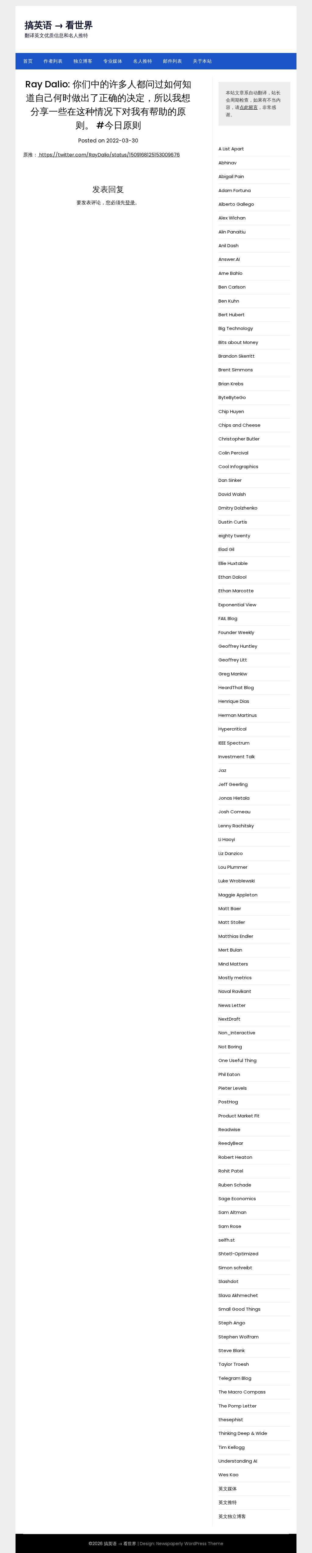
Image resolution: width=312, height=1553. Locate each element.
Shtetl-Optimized (238, 1253)
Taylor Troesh (233, 1364)
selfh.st (226, 1240)
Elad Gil (226, 549)
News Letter (232, 1005)
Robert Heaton (235, 1157)
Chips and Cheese (239, 425)
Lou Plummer (232, 867)
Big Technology (235, 328)
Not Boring (230, 1046)
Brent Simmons (235, 369)
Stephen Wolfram (238, 1337)
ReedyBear (230, 1143)
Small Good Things (239, 1309)
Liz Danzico (230, 853)
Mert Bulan (230, 950)
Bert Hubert (231, 314)
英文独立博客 (232, 1516)
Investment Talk (236, 756)
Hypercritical (232, 729)
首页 (28, 61)
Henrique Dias (233, 701)
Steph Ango (231, 1323)
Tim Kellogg (231, 1447)
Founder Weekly (236, 632)
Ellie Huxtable (233, 563)
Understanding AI (237, 1461)
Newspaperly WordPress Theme (189, 1544)
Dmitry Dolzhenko (237, 508)
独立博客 (82, 61)
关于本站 (202, 61)
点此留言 (248, 107)
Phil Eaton (229, 1074)
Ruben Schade (234, 1185)
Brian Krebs (230, 383)
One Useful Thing (237, 1060)
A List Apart (231, 148)
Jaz (222, 770)
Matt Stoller (231, 922)
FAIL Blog (227, 618)
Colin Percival (233, 453)
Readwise (229, 1129)
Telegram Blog (234, 1378)
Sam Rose (229, 1226)
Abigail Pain (231, 176)
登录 (130, 202)
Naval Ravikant (234, 991)
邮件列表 (172, 61)
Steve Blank (231, 1350)
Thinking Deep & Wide (242, 1433)
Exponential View (237, 604)
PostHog (228, 1102)
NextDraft (229, 1019)
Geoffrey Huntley (237, 646)
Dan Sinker (230, 480)
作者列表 (53, 61)
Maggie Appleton (237, 895)
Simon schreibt (235, 1267)
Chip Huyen (231, 411)
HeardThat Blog (236, 687)
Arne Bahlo (230, 273)
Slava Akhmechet (238, 1295)
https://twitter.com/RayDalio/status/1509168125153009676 (109, 154)
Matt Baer (229, 908)
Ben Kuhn (228, 301)
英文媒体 (227, 1488)
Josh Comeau (234, 811)
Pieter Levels (232, 1088)
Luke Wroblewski (236, 881)
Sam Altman (232, 1212)
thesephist (230, 1419)
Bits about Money (238, 342)
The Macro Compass (242, 1392)
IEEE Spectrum (234, 743)
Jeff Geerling (233, 784)
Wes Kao (228, 1474)
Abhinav (227, 163)
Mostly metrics (235, 977)
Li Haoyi (226, 839)
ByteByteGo (232, 397)
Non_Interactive (236, 1032)
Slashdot (228, 1281)
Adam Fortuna (234, 190)
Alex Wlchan (232, 218)
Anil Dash (228, 245)
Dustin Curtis (232, 522)
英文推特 (227, 1502)
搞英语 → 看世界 (59, 25)
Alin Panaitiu (232, 232)
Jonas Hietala (234, 798)
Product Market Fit (239, 1116)
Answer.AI (229, 259)
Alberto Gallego (236, 204)
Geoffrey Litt (232, 660)
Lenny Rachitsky (236, 825)
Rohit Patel (230, 1171)
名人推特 (142, 61)
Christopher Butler (239, 439)
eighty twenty (234, 535)
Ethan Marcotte (236, 590)
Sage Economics (237, 1198)
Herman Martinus (237, 715)
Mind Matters (233, 964)
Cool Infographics (238, 466)
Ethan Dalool (232, 577)
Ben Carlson (232, 287)
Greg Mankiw (232, 674)
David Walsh (232, 494)
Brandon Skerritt (236, 356)
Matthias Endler (235, 936)
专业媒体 (112, 61)
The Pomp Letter (237, 1406)
